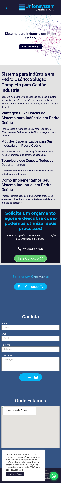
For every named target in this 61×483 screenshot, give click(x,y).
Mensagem (7, 356)
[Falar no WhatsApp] (54, 476)
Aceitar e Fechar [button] (15, 474)
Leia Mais (18, 470)
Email (4, 334)
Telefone (5, 345)
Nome (4, 323)
